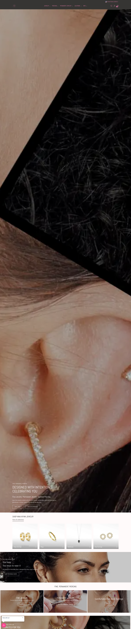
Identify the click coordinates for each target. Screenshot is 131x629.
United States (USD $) (112, 1)
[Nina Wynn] (14, 6)
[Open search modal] (111, 5)
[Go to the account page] (114, 5)
